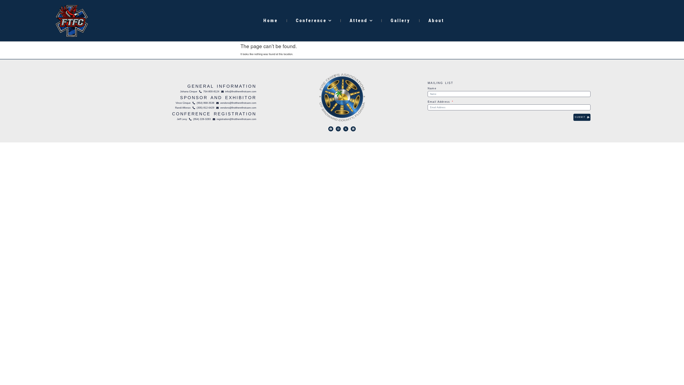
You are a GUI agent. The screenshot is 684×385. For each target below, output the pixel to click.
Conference (311, 20)
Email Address (439, 101)
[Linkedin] (353, 128)
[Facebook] (330, 128)
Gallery (400, 20)
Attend (359, 20)
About (436, 20)
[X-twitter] (345, 128)
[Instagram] (338, 128)
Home (270, 20)
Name (432, 88)
